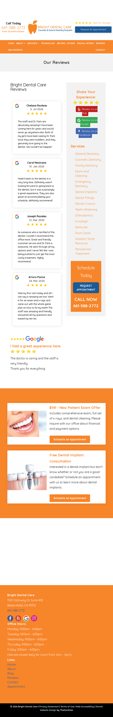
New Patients (15, 50)
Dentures (81, 227)
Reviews (100, 43)
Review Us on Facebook (88, 133)
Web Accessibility (85, 706)
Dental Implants (86, 192)
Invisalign (81, 221)
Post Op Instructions (13, 31)
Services (32, 43)
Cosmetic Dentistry (88, 159)
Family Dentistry (86, 165)
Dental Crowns (85, 203)
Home (11, 43)
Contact (100, 50)
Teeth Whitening (86, 209)
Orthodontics (84, 215)
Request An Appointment (93, 29)
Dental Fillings (84, 198)
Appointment (16, 686)
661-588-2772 (13, 27)
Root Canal (82, 233)
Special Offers (85, 43)
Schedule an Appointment (70, 439)
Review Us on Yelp (90, 111)
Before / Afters (66, 43)
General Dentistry (87, 154)
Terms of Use (67, 706)
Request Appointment (86, 287)
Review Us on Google (89, 122)
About (19, 43)
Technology (48, 43)
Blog (10, 673)
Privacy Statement (49, 706)
